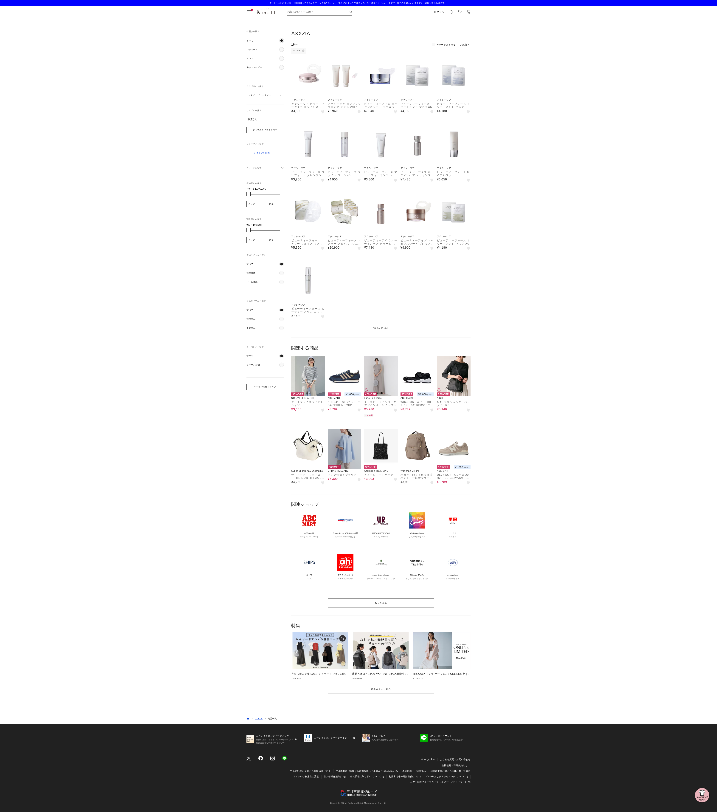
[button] (265, 40)
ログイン (439, 12)
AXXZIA (259, 718)
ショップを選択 (262, 152)
